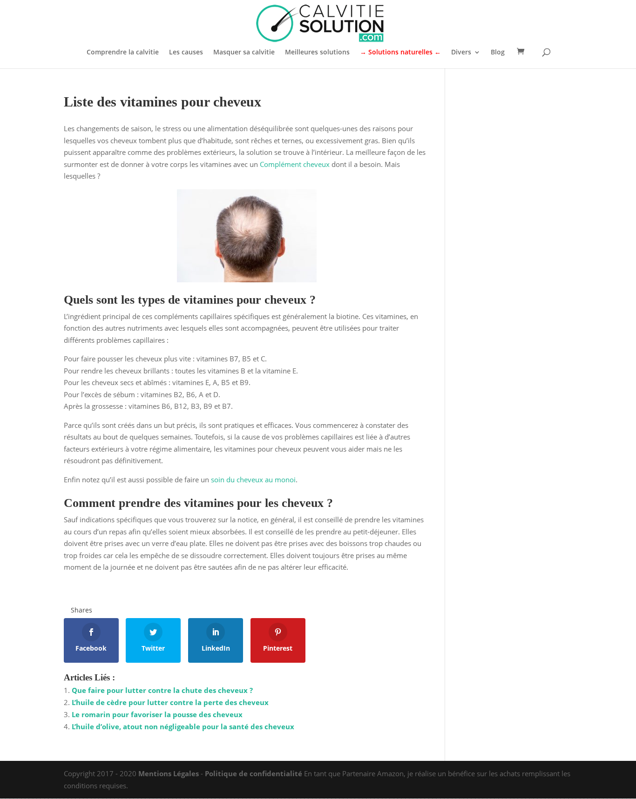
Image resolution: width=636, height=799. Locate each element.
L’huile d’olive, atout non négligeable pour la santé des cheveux (183, 726)
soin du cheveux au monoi (253, 479)
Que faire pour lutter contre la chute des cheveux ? (162, 690)
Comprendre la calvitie (123, 52)
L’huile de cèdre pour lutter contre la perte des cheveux (170, 702)
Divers (461, 52)
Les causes (186, 52)
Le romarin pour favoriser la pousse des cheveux (157, 714)
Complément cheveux (295, 164)
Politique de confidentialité (253, 773)
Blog (498, 52)
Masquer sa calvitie (244, 52)
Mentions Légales (168, 773)
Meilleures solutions (317, 52)
